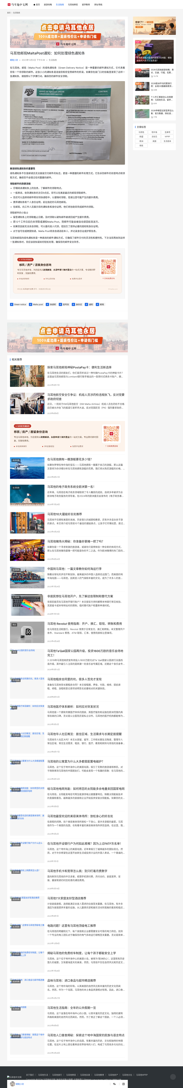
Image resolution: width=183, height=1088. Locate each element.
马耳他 (141, 132)
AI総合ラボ (107, 1079)
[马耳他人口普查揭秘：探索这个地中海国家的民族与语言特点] (27, 1044)
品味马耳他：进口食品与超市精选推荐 (71, 980)
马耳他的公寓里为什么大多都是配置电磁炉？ (76, 761)
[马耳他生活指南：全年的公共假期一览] (27, 1016)
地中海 (154, 132)
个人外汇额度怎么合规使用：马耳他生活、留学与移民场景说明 (162, 100)
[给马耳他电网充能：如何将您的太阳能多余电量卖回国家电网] (27, 797)
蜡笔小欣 (14, 60)
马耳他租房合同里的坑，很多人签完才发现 (74, 679)
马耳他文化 (127, 1075)
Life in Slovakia (98, 1079)
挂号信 (66, 304)
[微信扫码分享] (114, 1084)
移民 (141, 145)
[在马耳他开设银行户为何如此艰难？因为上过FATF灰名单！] (27, 852)
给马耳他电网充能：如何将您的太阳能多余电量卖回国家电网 (86, 789)
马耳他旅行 (57, 1075)
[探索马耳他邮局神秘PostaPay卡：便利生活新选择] (27, 376)
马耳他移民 (73, 4)
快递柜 (53, 304)
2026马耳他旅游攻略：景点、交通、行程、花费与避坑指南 (162, 72)
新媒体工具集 (117, 1079)
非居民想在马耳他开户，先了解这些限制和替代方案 (80, 596)
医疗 (14, 708)
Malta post (38, 304)
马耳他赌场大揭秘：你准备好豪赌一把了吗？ (76, 541)
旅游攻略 (48, 4)
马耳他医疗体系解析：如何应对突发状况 (73, 706)
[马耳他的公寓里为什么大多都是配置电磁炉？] (27, 770)
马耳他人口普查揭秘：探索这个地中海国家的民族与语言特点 (86, 1035)
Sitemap (87, 1079)
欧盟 (141, 136)
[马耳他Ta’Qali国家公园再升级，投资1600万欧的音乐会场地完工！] (27, 659)
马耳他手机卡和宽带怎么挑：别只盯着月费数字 (77, 871)
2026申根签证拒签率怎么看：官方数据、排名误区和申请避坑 (162, 113)
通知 (91, 304)
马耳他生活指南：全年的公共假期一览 (71, 1008)
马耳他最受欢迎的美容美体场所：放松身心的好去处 (80, 816)
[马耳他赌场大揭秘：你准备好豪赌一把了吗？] (27, 550)
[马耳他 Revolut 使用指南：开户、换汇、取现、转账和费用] (27, 632)
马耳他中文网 (49, 1079)
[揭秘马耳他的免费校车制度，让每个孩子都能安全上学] (27, 962)
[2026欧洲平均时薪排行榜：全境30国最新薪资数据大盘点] (142, 86)
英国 (154, 141)
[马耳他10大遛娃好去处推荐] (27, 523)
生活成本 (167, 141)
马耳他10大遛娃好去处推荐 (64, 514)
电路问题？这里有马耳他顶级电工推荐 (71, 925)
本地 (14, 652)
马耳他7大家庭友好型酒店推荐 (66, 898)
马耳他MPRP (142, 1075)
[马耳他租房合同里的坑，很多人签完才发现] (27, 688)
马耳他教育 (99, 1075)
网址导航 (98, 4)
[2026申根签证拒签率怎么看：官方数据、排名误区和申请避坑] (142, 113)
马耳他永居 (85, 1075)
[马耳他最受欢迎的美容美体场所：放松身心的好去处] (27, 825)
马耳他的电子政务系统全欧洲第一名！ (71, 487)
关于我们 (30, 1075)
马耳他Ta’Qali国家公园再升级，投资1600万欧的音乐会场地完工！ (85, 653)
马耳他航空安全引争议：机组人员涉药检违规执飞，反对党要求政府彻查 (86, 397)
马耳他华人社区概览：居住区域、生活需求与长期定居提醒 (84, 734)
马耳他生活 (43, 1075)
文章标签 (78, 1079)
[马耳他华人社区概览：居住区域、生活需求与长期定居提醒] (27, 743)
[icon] (173, 1077)
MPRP (167, 136)
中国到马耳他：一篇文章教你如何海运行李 (74, 569)
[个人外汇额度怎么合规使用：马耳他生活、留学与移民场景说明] (142, 100)
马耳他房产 (113, 1075)
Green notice (20, 304)
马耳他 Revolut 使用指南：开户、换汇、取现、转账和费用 (84, 623)
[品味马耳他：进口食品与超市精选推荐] (27, 989)
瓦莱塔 (167, 132)
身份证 (79, 304)
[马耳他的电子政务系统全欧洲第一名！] (27, 495)
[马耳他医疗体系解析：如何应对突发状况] (27, 715)
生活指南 (60, 4)
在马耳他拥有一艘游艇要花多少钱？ (70, 459)
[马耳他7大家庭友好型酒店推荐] (27, 907)
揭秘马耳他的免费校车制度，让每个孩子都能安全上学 (81, 953)
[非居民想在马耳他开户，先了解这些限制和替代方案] (27, 605)
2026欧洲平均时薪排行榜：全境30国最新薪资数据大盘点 (162, 86)
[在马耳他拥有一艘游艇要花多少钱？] (27, 468)
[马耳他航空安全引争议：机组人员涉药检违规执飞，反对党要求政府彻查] (27, 403)
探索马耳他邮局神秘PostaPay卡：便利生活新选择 (79, 367)
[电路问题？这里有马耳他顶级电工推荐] (27, 934)
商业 (14, 625)
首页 (38, 4)
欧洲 (141, 141)
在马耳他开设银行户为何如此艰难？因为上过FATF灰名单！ (85, 843)
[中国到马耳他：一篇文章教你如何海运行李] (27, 577)
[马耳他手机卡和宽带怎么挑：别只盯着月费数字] (27, 880)
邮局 (102, 304)
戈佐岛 (154, 136)
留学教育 (86, 4)
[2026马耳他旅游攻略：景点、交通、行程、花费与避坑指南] (142, 72)
